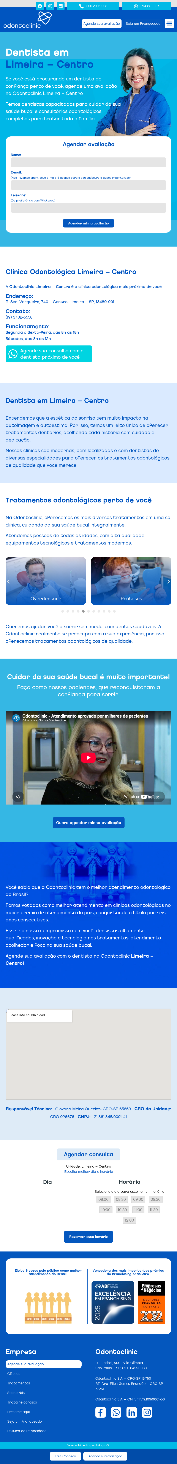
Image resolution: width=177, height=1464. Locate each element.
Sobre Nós (16, 1393)
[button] (169, 23)
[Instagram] (50, 6)
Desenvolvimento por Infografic (88, 1445)
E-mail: (71, 174)
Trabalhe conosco (22, 1402)
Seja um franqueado (24, 1421)
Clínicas (13, 1374)
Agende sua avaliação (25, 1364)
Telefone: (33, 197)
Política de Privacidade (26, 1431)
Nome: (16, 154)
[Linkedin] (61, 6)
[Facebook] (40, 6)
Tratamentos (18, 1383)
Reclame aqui (18, 1412)
